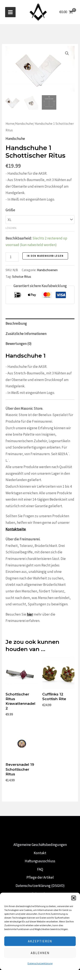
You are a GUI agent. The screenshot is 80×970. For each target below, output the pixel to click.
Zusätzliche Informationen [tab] (26, 333)
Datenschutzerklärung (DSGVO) (40, 885)
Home (10, 124)
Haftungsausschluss (40, 861)
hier (30, 614)
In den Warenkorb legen (45, 255)
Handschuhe (24, 124)
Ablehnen (40, 953)
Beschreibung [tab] (16, 323)
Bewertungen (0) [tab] (19, 343)
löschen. (11, 227)
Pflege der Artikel (40, 877)
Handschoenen (47, 270)
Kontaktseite (16, 529)
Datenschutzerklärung (40, 963)
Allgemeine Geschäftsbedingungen (40, 844)
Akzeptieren (40, 941)
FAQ (40, 869)
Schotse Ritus (21, 277)
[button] (73, 898)
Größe (10, 210)
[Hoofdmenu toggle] (10, 12)
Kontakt (40, 853)
